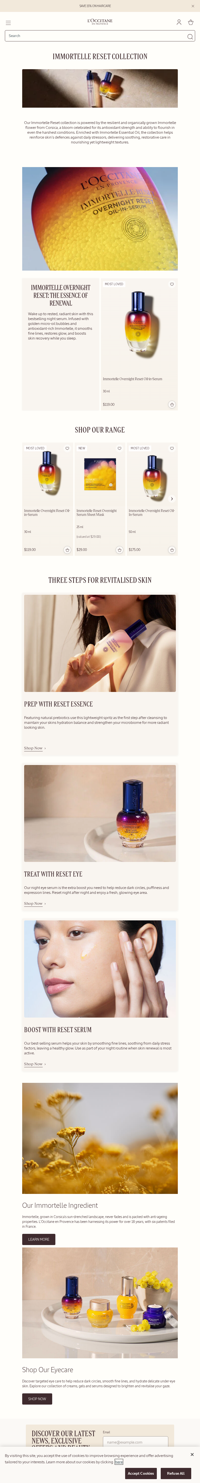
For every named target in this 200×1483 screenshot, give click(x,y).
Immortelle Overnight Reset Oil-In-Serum (152, 513)
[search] (98, 35)
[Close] (192, 1454)
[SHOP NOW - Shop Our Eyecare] (100, 1357)
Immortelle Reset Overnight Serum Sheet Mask (97, 513)
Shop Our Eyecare (47, 1370)
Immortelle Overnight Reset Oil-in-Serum (132, 379)
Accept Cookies (141, 1473)
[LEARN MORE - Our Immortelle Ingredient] (100, 1193)
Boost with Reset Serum (58, 1030)
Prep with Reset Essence (58, 704)
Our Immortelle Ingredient (60, 1205)
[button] (172, 284)
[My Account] (179, 22)
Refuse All (176, 1473)
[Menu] (8, 22)
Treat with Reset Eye (53, 874)
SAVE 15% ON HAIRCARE (95, 6)
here (119, 1461)
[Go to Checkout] (191, 22)
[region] (100, 1465)
